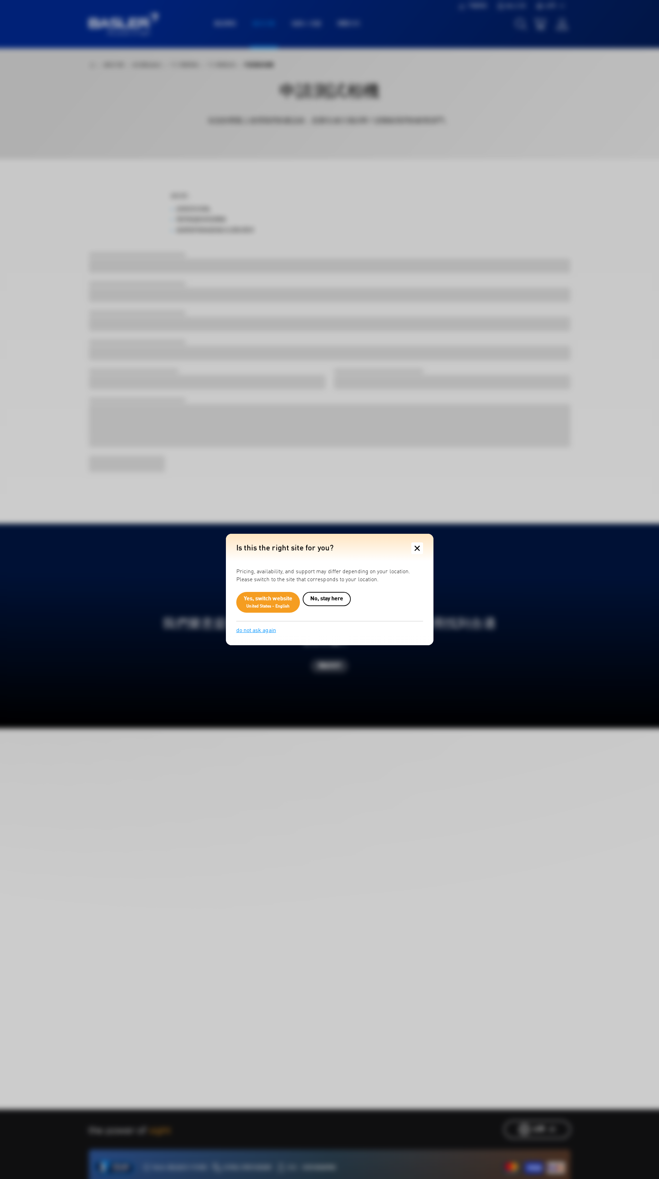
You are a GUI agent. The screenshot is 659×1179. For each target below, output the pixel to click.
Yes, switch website (268, 602)
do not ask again (256, 630)
